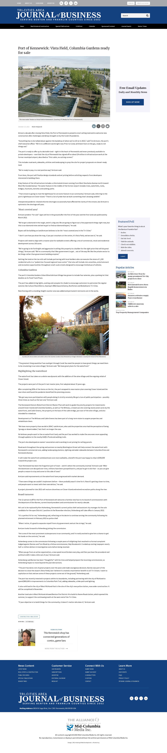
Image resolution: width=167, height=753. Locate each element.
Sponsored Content (108, 26)
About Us (28, 3)
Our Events (123, 672)
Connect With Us (94, 665)
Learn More (125, 665)
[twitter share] (98, 126)
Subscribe (39, 3)
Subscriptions (57, 672)
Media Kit (55, 681)
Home (19, 3)
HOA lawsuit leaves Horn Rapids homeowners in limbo (138, 287)
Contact (88, 681)
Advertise (50, 3)
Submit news (89, 669)
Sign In (130, 3)
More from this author (55, 649)
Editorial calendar (58, 678)
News (22, 26)
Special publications (25, 678)
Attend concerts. (127, 250)
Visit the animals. (127, 242)
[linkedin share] (94, 126)
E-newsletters (90, 675)
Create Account (143, 3)
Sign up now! (133, 102)
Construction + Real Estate (29, 616)
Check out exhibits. (128, 244)
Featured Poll (126, 221)
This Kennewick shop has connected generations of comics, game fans (56, 636)
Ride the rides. (126, 247)
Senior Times (142, 26)
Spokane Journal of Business (129, 681)
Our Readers (56, 669)
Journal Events (126, 26)
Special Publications (62, 26)
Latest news (22, 669)
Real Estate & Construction (40, 26)
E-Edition (79, 26)
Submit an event (90, 672)
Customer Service (62, 665)
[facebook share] (103, 126)
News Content (26, 665)
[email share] (108, 126)
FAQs (120, 675)
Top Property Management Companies (132, 312)
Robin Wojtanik (37, 127)
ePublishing (96, 742)
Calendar (92, 26)
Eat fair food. (126, 238)
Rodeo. (123, 233)
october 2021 (29, 621)
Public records (23, 675)
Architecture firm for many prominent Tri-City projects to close (138, 276)
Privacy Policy (124, 678)
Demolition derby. (128, 236)
